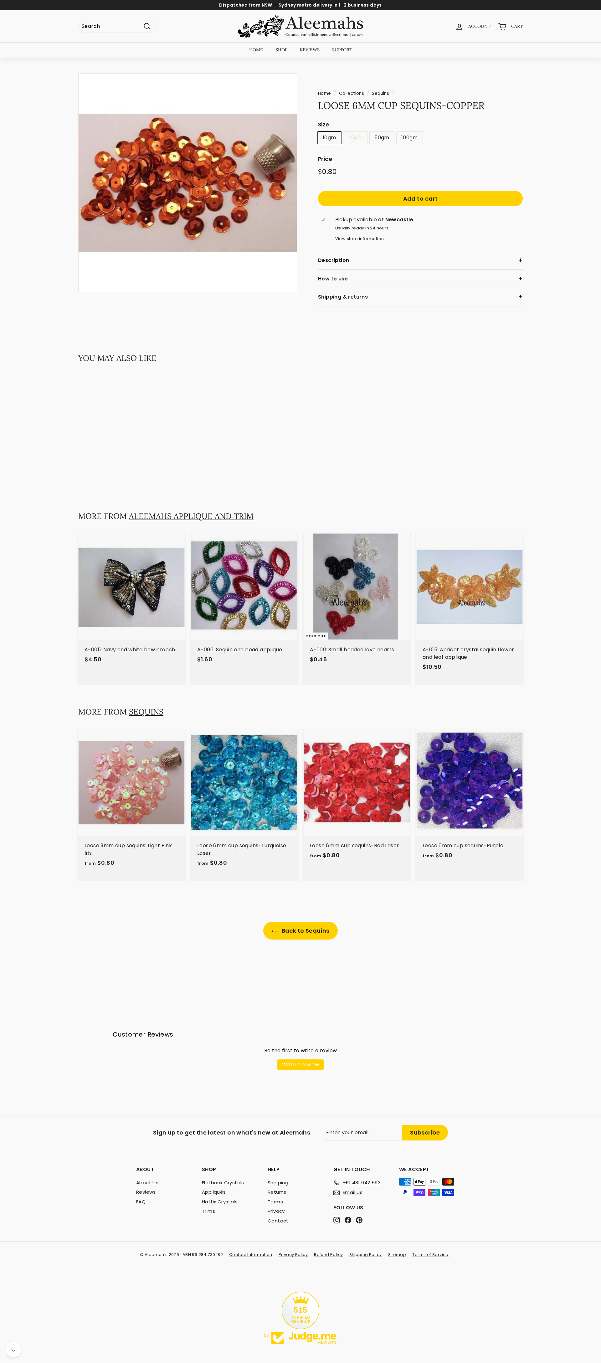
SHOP (281, 50)
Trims (208, 1211)
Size (323, 124)
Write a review (300, 1064)
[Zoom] (188, 183)
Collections (351, 93)
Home (324, 93)
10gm (329, 137)
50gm (381, 137)
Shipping (278, 1182)
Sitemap (397, 1255)
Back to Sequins (304, 931)
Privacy (276, 1211)
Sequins (380, 93)
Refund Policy (328, 1255)
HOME (256, 50)
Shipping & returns (343, 296)
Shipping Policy (365, 1255)
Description (333, 260)
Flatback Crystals (223, 1182)
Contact (278, 1220)
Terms (275, 1201)
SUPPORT (342, 50)
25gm (355, 137)
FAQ (141, 1201)
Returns (277, 1192)
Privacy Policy (293, 1255)
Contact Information (250, 1255)
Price (325, 159)
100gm (409, 137)
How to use (333, 278)
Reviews (146, 1192)
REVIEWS (310, 50)
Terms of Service (430, 1255)
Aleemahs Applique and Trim (191, 516)
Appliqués (214, 1192)
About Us (147, 1182)
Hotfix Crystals (220, 1201)
